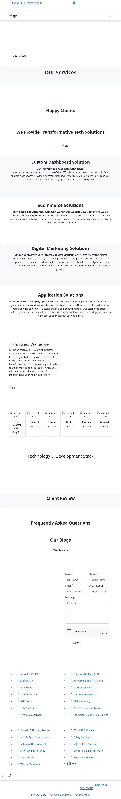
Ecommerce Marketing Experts (88, 714)
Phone (93, 574)
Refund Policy (82, 794)
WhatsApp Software (29, 714)
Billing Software (80, 736)
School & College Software (86, 750)
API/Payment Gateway (30, 750)
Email (69, 585)
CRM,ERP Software (81, 730)
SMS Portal (24, 701)
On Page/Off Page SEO (84, 673)
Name (69, 574)
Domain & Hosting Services (33, 730)
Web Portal (24, 757)
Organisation (96, 585)
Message (70, 597)
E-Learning (24, 687)
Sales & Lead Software (83, 743)
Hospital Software (81, 757)
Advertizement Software (85, 707)
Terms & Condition (60, 794)
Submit (76, 643)
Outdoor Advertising (83, 694)
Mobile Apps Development (33, 736)
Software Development (31, 743)
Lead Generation (80, 687)
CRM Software (26, 707)
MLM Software (26, 694)
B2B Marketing (79, 701)
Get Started (19, 55)
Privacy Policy (38, 794)
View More (59, 550)
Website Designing (28, 764)
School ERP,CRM (27, 673)
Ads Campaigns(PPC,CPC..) (86, 680)
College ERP (24, 680)
